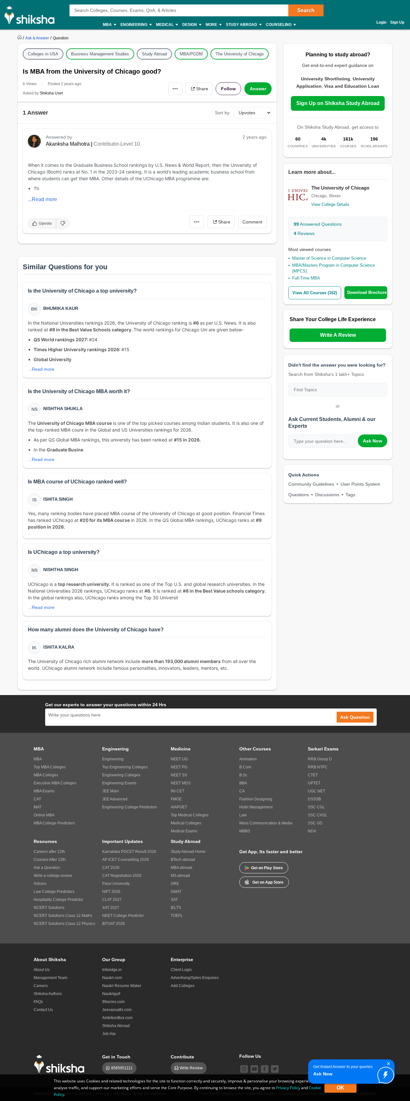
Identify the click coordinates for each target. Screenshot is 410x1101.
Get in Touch (116, 1056)
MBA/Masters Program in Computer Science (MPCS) (333, 268)
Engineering (113, 759)
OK (340, 1087)
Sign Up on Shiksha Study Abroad (338, 103)
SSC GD (315, 823)
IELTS (176, 907)
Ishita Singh (58, 499)
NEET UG (179, 759)
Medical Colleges (186, 823)
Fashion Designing (255, 799)
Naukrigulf (111, 994)
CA (242, 791)
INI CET (177, 791)
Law (243, 815)
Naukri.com (112, 978)
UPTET (314, 783)
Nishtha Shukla (63, 408)
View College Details (330, 204)
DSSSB (314, 799)
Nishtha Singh (60, 569)
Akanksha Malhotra (68, 144)
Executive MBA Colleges (55, 783)
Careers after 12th (49, 851)
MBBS (244, 831)
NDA (312, 831)
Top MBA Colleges (50, 767)
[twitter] (275, 1069)
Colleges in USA (43, 54)
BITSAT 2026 (113, 923)
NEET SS (179, 775)
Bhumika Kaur (60, 308)
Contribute (182, 1056)
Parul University (116, 883)
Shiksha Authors (48, 994)
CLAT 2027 (112, 899)
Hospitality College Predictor (58, 899)
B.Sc (243, 775)
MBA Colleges (46, 775)
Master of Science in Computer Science (329, 258)
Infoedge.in (112, 969)
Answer (258, 88)
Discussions (327, 494)
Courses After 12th (50, 859)
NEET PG (179, 767)
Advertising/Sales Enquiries (195, 978)
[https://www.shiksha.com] (20, 37)
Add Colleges (182, 986)
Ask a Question (47, 867)
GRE (175, 883)
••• (175, 88)
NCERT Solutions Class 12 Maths (63, 915)
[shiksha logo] (61, 1064)
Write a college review (53, 875)
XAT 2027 (110, 907)
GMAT (176, 891)
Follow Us (250, 1056)
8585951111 (122, 1068)
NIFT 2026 (111, 891)
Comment (252, 221)
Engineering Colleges (121, 775)
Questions (298, 494)
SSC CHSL (317, 815)
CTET (313, 775)
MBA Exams (44, 791)
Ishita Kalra (58, 647)
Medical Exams (184, 831)
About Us (42, 969)
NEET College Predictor (123, 915)
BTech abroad (183, 859)
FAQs (38, 1002)
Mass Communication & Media (265, 823)
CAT (37, 799)
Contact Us (43, 1010)
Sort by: (223, 112)
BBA (243, 783)
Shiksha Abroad (116, 1026)
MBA (38, 759)
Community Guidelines (311, 484)
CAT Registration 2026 (122, 875)
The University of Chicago (240, 54)
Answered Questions (318, 224)
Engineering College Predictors (129, 807)
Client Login (181, 969)
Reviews (304, 233)
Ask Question (355, 717)
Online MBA (44, 815)
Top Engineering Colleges (125, 767)
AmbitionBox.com (117, 1018)
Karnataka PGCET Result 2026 (129, 851)
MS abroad (180, 875)
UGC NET (316, 791)
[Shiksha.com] (32, 14)
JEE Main (110, 791)
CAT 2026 (110, 867)
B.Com (245, 767)
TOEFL (177, 915)
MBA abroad (181, 867)
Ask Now (372, 440)
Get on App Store (267, 882)
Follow (228, 88)
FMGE (176, 799)
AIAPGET (179, 807)
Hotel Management (256, 807)
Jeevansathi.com (117, 1010)
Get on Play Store (267, 868)
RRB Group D (320, 759)
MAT (37, 807)
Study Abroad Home (188, 851)
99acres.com (113, 1002)
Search (306, 10)
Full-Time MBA (306, 278)
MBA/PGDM (191, 54)
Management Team (50, 978)
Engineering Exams (119, 783)
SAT (174, 899)
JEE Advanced (114, 799)
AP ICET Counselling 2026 (125, 859)
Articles (40, 883)
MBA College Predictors (54, 823)
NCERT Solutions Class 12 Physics (64, 923)
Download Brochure (367, 292)
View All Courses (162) (314, 292)
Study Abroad (154, 54)
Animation (248, 759)
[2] (384, 1073)
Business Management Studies (100, 54)
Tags (350, 494)
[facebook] (264, 1069)
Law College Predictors (54, 891)
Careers (41, 986)
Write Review (191, 1068)
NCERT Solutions (49, 907)
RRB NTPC (318, 767)
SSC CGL (316, 807)
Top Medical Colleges (190, 815)
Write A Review (338, 335)
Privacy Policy (288, 1087)
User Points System (360, 484)
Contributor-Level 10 (117, 144)
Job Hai (109, 1034)
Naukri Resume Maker (121, 986)
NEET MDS (181, 783)
